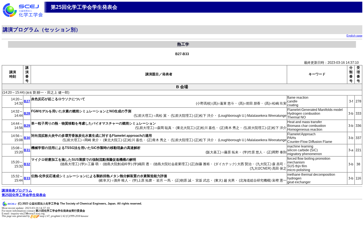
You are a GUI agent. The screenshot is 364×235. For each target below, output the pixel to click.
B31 (27, 150)
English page (354, 35)
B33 (27, 178)
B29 (27, 125)
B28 (27, 113)
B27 (27, 101)
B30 (27, 138)
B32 (27, 164)
